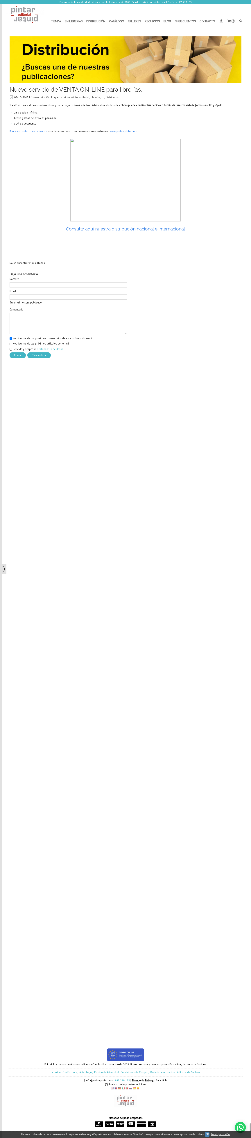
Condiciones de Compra (134, 1072)
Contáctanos (70, 1072)
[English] (112, 1089)
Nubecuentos (185, 21)
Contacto (207, 21)
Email (13, 291)
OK (207, 1134)
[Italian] (123, 1089)
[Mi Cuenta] (221, 21)
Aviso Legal (85, 1072)
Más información (220, 1134)
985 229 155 (122, 1080)
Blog (167, 21)
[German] (119, 1089)
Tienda (56, 21)
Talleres (134, 21)
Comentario (16, 309)
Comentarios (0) (40, 97)
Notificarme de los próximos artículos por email (41, 343)
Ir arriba (56, 1072)
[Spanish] (134, 1089)
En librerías (74, 21)
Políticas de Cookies (188, 1072)
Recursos (152, 21)
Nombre (14, 279)
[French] (115, 1089)
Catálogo (116, 21)
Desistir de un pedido (162, 1072)
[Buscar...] (240, 21)
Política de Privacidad (106, 1072)
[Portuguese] (127, 1089)
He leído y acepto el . (38, 349)
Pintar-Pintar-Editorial (76, 97)
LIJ (103, 97)
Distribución (95, 21)
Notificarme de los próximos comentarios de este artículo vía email (52, 338)
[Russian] (130, 1089)
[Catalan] (138, 1089)
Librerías (95, 97)
